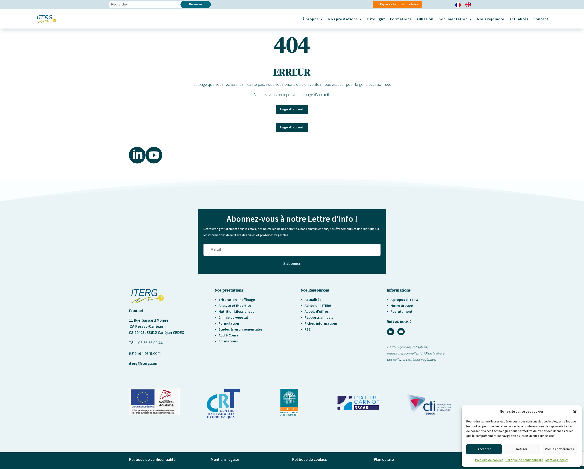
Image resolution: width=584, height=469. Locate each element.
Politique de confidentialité (524, 460)
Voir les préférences (559, 449)
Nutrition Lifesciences (236, 311)
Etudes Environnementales (240, 329)
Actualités (518, 19)
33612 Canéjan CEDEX (165, 333)
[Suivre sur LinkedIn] (390, 331)
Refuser (521, 449)
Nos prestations (343, 19)
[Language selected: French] (465, 4)
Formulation (229, 323)
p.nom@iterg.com (145, 353)
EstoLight (376, 19)
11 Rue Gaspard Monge (149, 320)
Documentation (453, 19)
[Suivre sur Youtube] (401, 331)
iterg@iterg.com (143, 363)
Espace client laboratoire (399, 4)
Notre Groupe (402, 305)
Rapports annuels (319, 317)
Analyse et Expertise (235, 305)
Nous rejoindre (490, 19)
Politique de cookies (489, 460)
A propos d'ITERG (404, 299)
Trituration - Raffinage (237, 299)
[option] (469, 4)
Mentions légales (556, 460)
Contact (540, 19)
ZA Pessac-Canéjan (146, 326)
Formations (401, 19)
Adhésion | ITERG (318, 305)
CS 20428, (138, 333)
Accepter (484, 449)
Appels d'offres (316, 311)
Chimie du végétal (233, 317)
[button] (575, 411)
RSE (307, 329)
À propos (310, 19)
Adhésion (425, 19)
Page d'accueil (292, 109)
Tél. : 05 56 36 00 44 (145, 343)
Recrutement (401, 311)
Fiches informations (321, 323)
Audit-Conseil (229, 335)
